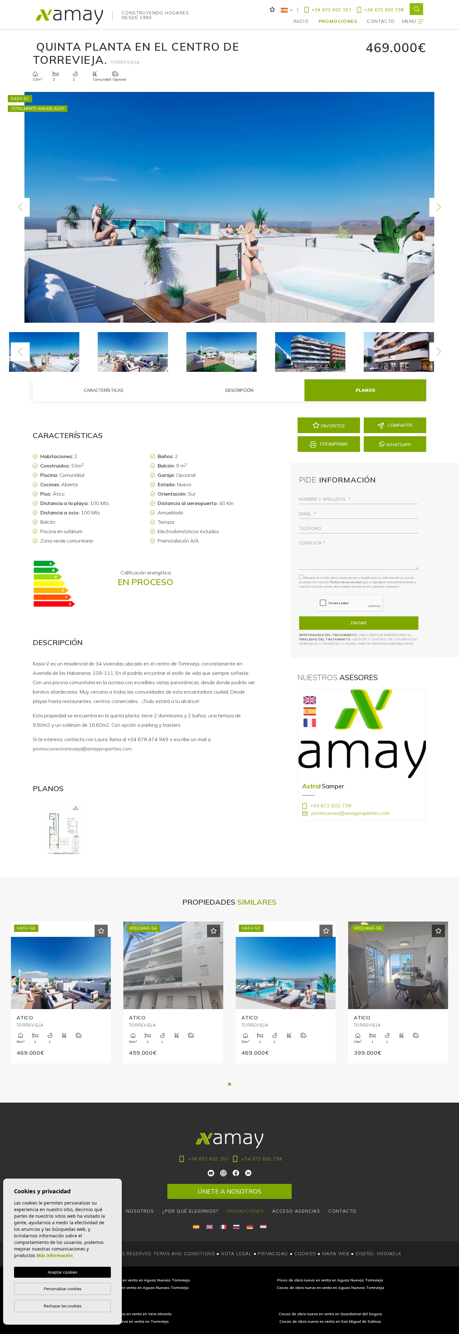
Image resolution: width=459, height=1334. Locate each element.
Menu (410, 21)
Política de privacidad (346, 582)
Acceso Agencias (296, 1211)
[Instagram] (224, 1172)
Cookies (305, 1253)
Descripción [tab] (239, 390)
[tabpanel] (61, 1000)
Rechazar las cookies (62, 1306)
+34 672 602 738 (384, 10)
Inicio (301, 21)
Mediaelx (389, 1253)
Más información (55, 1255)
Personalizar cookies (62, 1288)
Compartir (399, 425)
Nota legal (236, 1253)
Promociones (337, 21)
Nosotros (140, 1211)
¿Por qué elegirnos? (190, 1211)
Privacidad (273, 1253)
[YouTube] (211, 1172)
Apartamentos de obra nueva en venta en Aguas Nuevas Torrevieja (129, 1280)
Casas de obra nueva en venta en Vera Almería (128, 1313)
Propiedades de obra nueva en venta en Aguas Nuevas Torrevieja (129, 1287)
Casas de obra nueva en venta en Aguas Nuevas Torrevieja (330, 1287)
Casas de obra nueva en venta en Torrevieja (129, 1321)
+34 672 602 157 (331, 10)
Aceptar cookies (62, 1272)
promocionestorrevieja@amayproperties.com (82, 748)
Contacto (342, 1211)
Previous (20, 207)
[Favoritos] (101, 931)
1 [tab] (229, 1084)
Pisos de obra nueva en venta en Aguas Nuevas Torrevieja (330, 1280)
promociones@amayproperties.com (350, 813)
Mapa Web (335, 1253)
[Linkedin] (248, 1172)
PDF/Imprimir (333, 444)
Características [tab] (103, 390)
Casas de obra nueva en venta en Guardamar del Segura (330, 1313)
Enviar (359, 623)
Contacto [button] (381, 21)
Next (438, 207)
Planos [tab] (365, 390)
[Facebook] (236, 1172)
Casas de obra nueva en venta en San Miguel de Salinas (330, 1321)
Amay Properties (69, 16)
